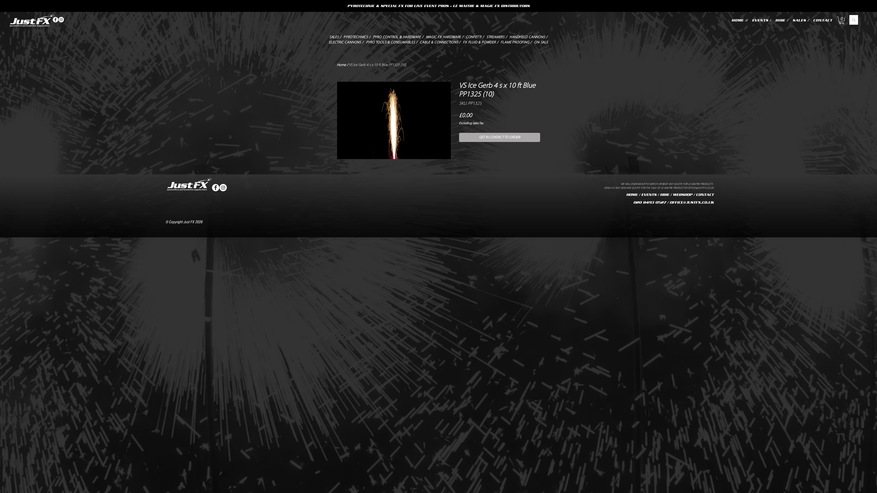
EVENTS (648, 195)
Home (341, 65)
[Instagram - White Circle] (61, 19)
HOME (632, 195)
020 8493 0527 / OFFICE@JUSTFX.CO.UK (673, 202)
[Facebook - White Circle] (55, 19)
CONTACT (705, 195)
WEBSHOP (682, 195)
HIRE (664, 195)
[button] (841, 20)
